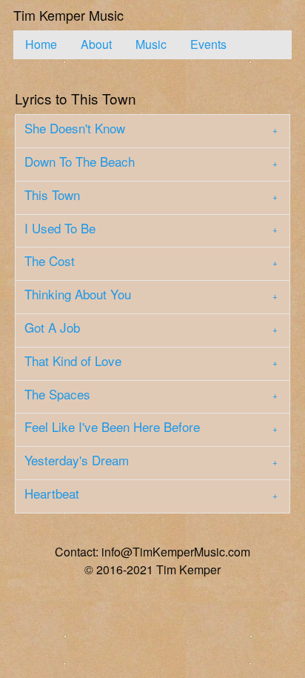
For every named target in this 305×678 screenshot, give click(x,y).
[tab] (152, 130)
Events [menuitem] (208, 44)
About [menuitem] (96, 44)
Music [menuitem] (151, 44)
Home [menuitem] (41, 44)
